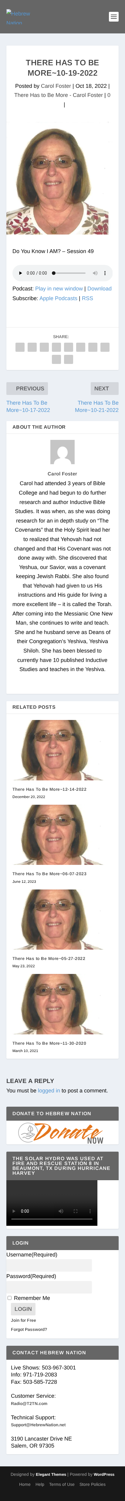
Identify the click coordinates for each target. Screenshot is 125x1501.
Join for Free (23, 1320)
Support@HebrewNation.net (38, 1424)
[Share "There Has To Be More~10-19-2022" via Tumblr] (56, 347)
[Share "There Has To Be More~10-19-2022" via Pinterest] (68, 347)
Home (25, 1484)
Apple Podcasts (58, 298)
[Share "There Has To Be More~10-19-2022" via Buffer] (93, 347)
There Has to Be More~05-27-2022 (49, 958)
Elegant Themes (51, 1474)
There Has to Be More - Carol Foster (58, 95)
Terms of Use (62, 1484)
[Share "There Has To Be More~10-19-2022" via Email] (56, 359)
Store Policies (92, 1484)
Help (39, 1484)
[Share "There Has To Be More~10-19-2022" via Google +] (44, 347)
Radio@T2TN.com (29, 1403)
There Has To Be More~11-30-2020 (49, 1043)
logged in (49, 1091)
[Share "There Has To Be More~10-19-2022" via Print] (68, 359)
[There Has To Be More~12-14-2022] (62, 750)
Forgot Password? (29, 1329)
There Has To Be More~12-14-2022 (49, 789)
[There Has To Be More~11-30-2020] (62, 1004)
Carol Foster (56, 86)
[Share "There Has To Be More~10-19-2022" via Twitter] (32, 347)
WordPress (104, 1474)
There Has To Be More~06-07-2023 (49, 873)
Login (23, 1309)
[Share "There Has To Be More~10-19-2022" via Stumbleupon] (105, 347)
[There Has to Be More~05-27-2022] (62, 919)
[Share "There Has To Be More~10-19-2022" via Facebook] (20, 347)
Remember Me (32, 1298)
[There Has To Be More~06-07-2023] (62, 835)
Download (99, 289)
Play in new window (59, 289)
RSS (87, 298)
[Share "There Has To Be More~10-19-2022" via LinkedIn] (81, 347)
